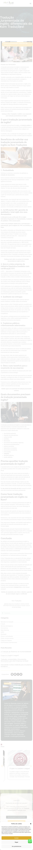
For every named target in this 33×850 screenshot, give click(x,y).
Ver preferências (16, 846)
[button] (30, 824)
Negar (16, 842)
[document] (16, 425)
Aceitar (16, 838)
